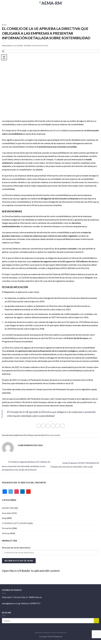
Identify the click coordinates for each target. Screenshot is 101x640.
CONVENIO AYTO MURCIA (15, 523)
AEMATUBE (8, 508)
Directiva (57, 130)
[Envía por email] (53, 426)
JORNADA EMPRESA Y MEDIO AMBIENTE (50, 633)
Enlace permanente (53, 435)
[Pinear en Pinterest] (57, 426)
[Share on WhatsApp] (38, 426)
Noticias (6, 533)
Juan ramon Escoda (39, 45)
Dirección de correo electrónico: (16, 548)
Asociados (6, 513)
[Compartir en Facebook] (43, 426)
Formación (7, 528)
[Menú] (97, 10)
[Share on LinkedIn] (62, 426)
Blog (4, 25)
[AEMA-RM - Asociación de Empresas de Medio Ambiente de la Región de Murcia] (50, 10)
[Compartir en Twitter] (48, 426)
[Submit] (96, 620)
